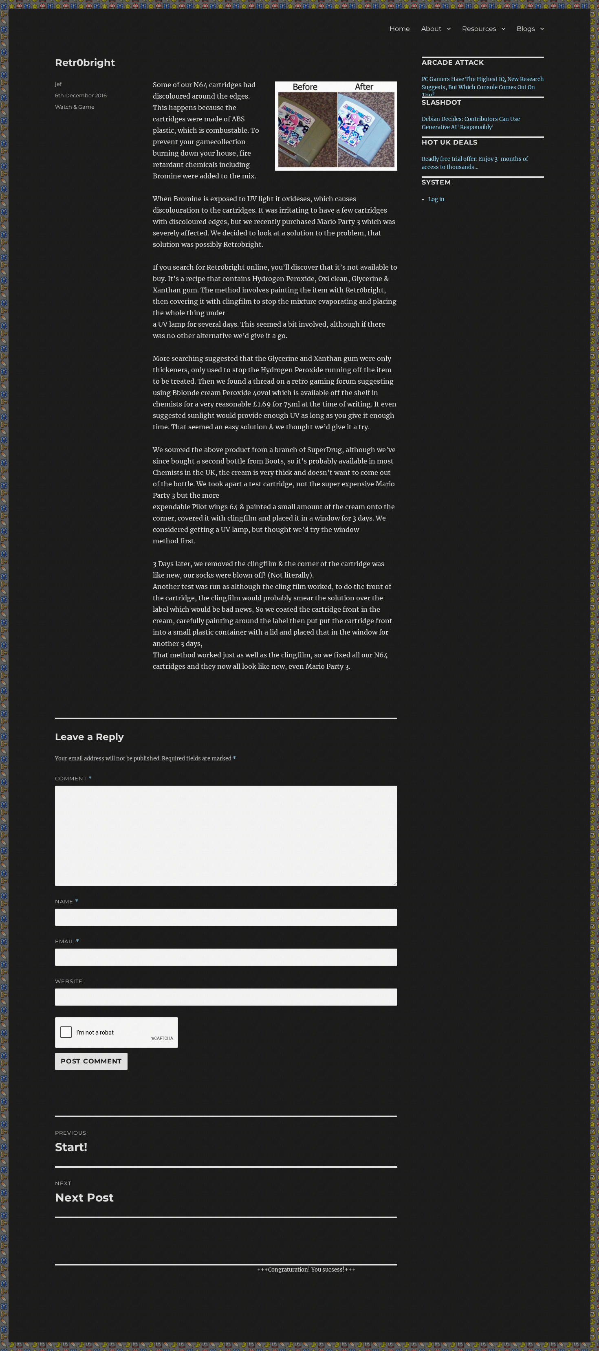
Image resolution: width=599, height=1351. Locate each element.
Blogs (526, 29)
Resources (479, 29)
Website (69, 981)
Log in (436, 199)
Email (67, 941)
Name (67, 901)
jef (58, 84)
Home (400, 29)
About (431, 29)
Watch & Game (75, 106)
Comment (73, 778)
